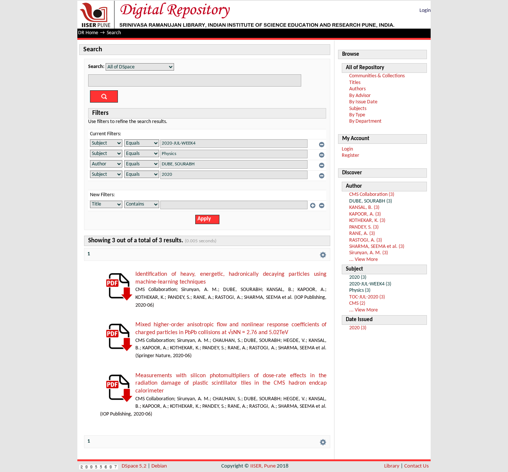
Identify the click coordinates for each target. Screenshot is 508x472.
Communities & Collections (377, 76)
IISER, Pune (263, 466)
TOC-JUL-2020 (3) (367, 297)
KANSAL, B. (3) (364, 207)
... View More (363, 259)
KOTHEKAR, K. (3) (367, 220)
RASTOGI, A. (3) (365, 240)
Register (350, 155)
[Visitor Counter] (98, 466)
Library (391, 466)
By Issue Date (363, 102)
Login (425, 10)
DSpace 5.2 (135, 466)
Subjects (357, 108)
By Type (357, 115)
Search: (96, 66)
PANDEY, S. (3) (364, 227)
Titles (354, 82)
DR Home (88, 32)
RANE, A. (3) (362, 233)
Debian (159, 466)
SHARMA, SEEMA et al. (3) (376, 246)
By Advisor (360, 95)
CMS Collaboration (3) (371, 194)
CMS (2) (357, 303)
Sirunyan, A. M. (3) (368, 252)
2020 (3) (357, 328)
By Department (365, 121)
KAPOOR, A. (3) (365, 214)
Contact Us (416, 466)
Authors (357, 89)
